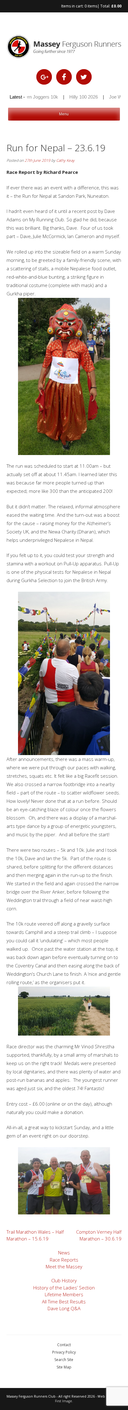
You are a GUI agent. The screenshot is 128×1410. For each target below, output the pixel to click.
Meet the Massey (64, 1266)
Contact (64, 1344)
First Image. (64, 1401)
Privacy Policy (64, 1352)
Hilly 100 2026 (76, 96)
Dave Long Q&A (64, 1308)
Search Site (63, 1359)
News (64, 1252)
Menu (64, 114)
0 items (91, 6)
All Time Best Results (64, 1301)
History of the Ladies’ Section (64, 1287)
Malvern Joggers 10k (29, 96)
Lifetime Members (64, 1294)
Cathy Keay (65, 160)
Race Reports (64, 1260)
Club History (64, 1280)
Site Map (64, 1367)
